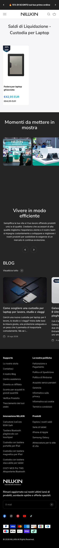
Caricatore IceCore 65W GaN (12, 423)
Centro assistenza (12, 379)
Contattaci (8, 368)
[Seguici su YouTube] (24, 516)
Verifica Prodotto (11, 398)
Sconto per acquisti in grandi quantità (14, 391)
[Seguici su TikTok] (31, 516)
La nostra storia (10, 363)
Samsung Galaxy (41, 437)
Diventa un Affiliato (12, 384)
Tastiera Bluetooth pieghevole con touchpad (12, 433)
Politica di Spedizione (43, 372)
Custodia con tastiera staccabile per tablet (13, 461)
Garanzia (37, 387)
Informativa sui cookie (43, 401)
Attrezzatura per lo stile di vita (44, 444)
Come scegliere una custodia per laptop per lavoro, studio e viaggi (23, 310)
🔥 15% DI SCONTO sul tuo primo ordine (29, 4)
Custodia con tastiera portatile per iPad (13, 444)
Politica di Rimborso (42, 377)
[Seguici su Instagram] (11, 516)
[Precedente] (3, 5)
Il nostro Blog (9, 374)
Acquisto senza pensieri (44, 382)
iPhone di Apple (40, 432)
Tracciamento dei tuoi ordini (13, 405)
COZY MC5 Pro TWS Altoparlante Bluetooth (14, 470)
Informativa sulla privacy (41, 394)
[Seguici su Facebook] (4, 516)
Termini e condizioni (42, 406)
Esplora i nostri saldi (42, 422)
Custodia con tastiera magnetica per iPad (13, 453)
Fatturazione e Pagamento (40, 365)
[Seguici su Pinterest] (17, 516)
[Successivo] (55, 5)
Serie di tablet (39, 427)
